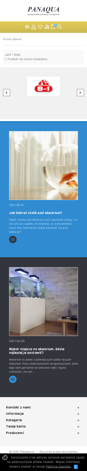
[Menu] (27, 26)
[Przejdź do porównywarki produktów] (47, 26)
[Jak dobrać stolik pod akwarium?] (43, 165)
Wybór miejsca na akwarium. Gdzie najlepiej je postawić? (36, 351)
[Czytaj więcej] (13, 240)
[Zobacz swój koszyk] (53, 26)
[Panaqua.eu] (43, 11)
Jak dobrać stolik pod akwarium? (35, 213)
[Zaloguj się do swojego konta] (34, 26)
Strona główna (12, 39)
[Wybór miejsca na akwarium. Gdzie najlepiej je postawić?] (43, 301)
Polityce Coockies (58, 467)
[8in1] (43, 86)
